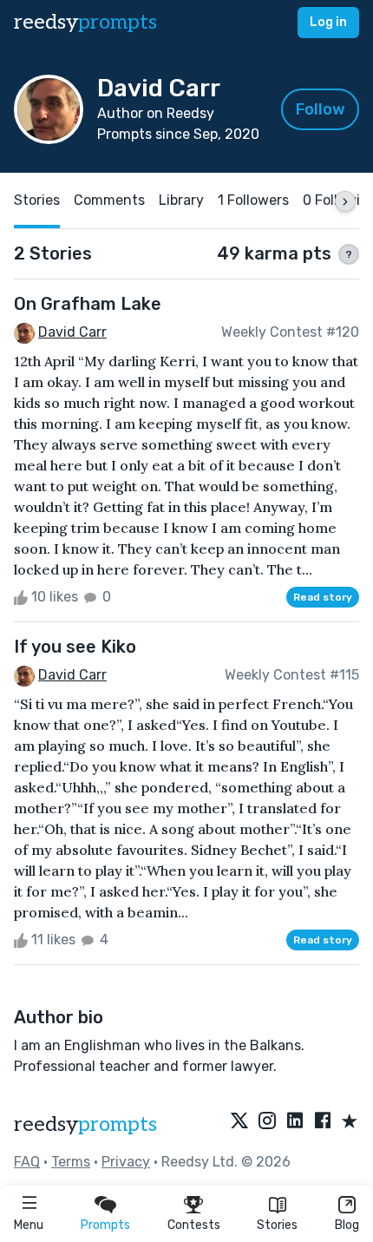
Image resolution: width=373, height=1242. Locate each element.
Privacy (125, 1161)
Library (181, 200)
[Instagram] (267, 1122)
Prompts (105, 1225)
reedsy (85, 22)
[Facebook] (322, 1122)
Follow (320, 109)
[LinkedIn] (295, 1122)
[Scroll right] (345, 201)
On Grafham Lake (87, 303)
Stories (277, 1225)
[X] (239, 1122)
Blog (347, 1225)
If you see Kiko (75, 646)
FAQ (27, 1161)
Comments (109, 200)
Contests (193, 1225)
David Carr (72, 332)
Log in (328, 22)
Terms (70, 1161)
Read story (322, 597)
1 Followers (253, 200)
